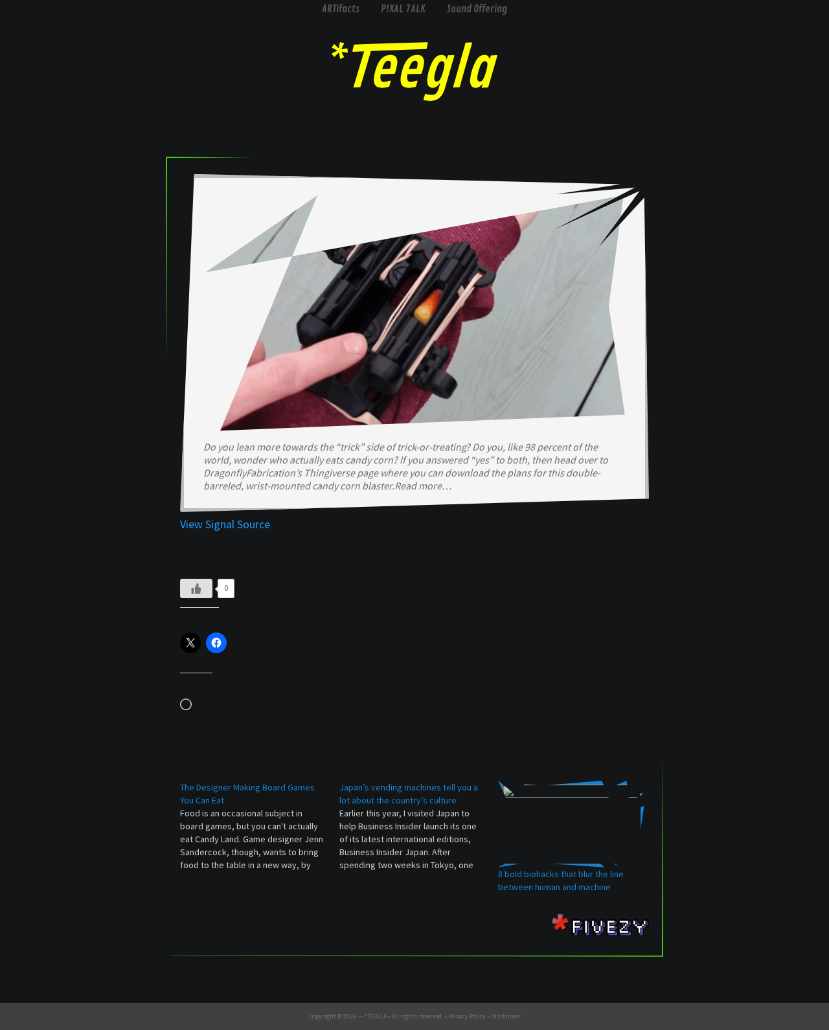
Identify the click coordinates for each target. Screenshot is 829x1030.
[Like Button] (196, 588)
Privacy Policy (467, 1016)
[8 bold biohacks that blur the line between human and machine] (571, 824)
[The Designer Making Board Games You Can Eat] (259, 826)
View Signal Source (225, 524)
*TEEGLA (375, 1016)
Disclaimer (506, 1016)
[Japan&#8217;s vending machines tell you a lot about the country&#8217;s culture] (419, 826)
